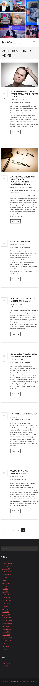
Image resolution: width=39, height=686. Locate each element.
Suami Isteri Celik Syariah (22, 102)
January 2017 (6, 635)
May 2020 (5, 606)
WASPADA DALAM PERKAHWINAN (19, 472)
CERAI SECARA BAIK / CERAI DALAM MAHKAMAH (23, 355)
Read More (15, 132)
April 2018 (5, 626)
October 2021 (6, 577)
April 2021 (5, 592)
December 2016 (7, 638)
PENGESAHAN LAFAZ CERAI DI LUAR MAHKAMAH (23, 300)
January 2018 (6, 632)
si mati (29, 190)
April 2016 (5, 646)
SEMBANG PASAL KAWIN (20, 479)
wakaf (34, 190)
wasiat (17, 192)
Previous (3, 530)
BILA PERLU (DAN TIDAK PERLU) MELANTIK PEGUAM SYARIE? (24, 94)
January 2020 (6, 615)
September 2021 (7, 580)
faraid (16, 190)
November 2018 (7, 623)
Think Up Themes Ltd (14, 681)
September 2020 (7, 603)
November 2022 (7, 563)
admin (22, 100)
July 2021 (5, 586)
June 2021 (5, 589)
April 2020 (5, 609)
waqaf (12, 192)
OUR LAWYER (6, 666)
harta (21, 190)
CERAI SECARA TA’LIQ (21, 241)
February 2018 (6, 629)
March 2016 (5, 649)
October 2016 (6, 640)
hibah (25, 190)
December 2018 (7, 620)
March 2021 (5, 595)
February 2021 (6, 597)
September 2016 (7, 643)
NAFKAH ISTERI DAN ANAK (23, 413)
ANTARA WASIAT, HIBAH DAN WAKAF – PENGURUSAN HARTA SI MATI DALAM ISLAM (22, 180)
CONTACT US (6, 663)
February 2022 (6, 566)
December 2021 (7, 572)
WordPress (33, 681)
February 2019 (6, 617)
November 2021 (7, 574)
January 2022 (6, 569)
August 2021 (6, 583)
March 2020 (5, 612)
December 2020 (7, 600)
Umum (30, 187)
